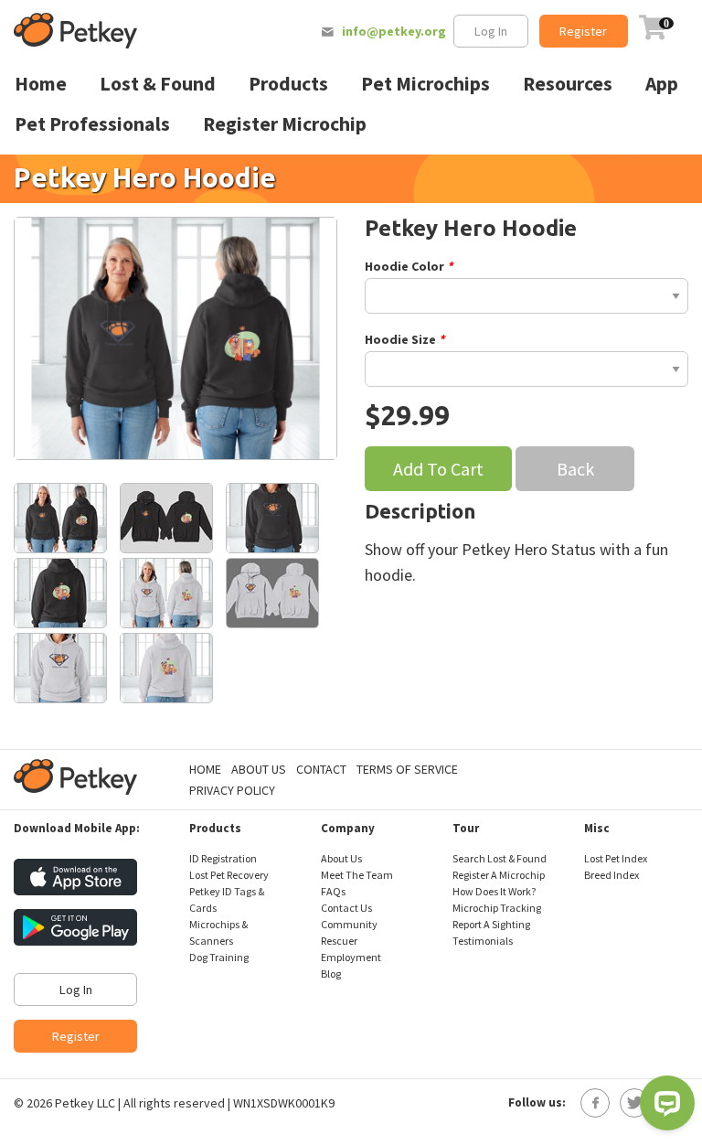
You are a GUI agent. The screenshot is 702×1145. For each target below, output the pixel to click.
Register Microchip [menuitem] (285, 124)
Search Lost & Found (499, 858)
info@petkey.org (394, 31)
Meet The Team (357, 875)
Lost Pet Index (615, 858)
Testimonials (482, 940)
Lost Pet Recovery (229, 875)
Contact (321, 769)
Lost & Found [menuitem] (158, 83)
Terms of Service (407, 769)
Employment (351, 957)
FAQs (333, 891)
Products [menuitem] (288, 83)
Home (205, 769)
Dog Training (219, 957)
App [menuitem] (661, 83)
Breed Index (611, 875)
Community (349, 924)
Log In (490, 31)
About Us (258, 769)
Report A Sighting (491, 924)
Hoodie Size (402, 339)
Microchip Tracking (496, 908)
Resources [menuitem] (567, 83)
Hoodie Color (406, 266)
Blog (331, 973)
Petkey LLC (85, 1103)
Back (575, 468)
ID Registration (223, 858)
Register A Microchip (498, 875)
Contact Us (346, 908)
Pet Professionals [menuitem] (92, 124)
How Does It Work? (494, 891)
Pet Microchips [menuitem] (425, 83)
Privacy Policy (232, 790)
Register (583, 31)
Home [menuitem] (41, 83)
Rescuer (339, 940)
